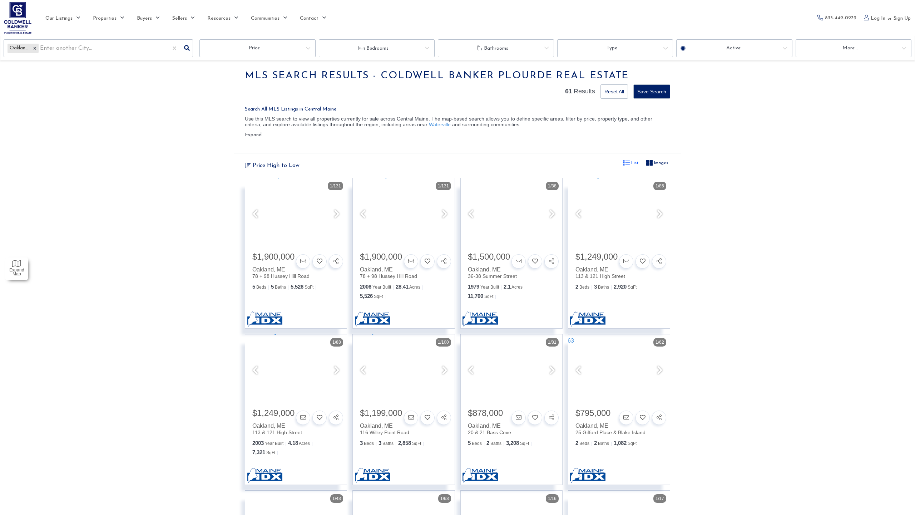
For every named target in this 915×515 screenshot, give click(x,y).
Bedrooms (377, 48)
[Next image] (337, 214)
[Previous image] (255, 214)
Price (254, 48)
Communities (265, 18)
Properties (105, 18)
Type (612, 48)
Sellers (179, 18)
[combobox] (41, 48)
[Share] (336, 261)
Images (660, 163)
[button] (35, 48)
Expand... (255, 135)
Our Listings (59, 18)
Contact (309, 18)
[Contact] (303, 261)
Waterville (440, 124)
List (634, 163)
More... (850, 48)
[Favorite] (319, 261)
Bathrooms (496, 48)
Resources (219, 18)
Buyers (144, 18)
